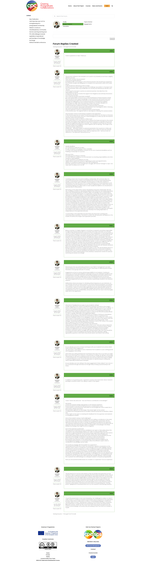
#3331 (111, 493)
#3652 (111, 375)
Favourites (66, 26)
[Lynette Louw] (56, 21)
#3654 (111, 300)
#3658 (111, 174)
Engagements (88, 24)
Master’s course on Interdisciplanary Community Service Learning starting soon (38, 30)
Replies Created (67, 24)
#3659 (111, 141)
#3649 (111, 469)
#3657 (111, 225)
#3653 (111, 342)
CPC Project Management (93, 545)
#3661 (111, 51)
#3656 (111, 262)
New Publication (34, 19)
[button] (112, 6)
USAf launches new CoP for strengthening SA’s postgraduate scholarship (37, 23)
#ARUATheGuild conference (37, 42)
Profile (64, 22)
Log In (93, 557)
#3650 (111, 395)
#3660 (111, 71)
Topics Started (88, 22)
